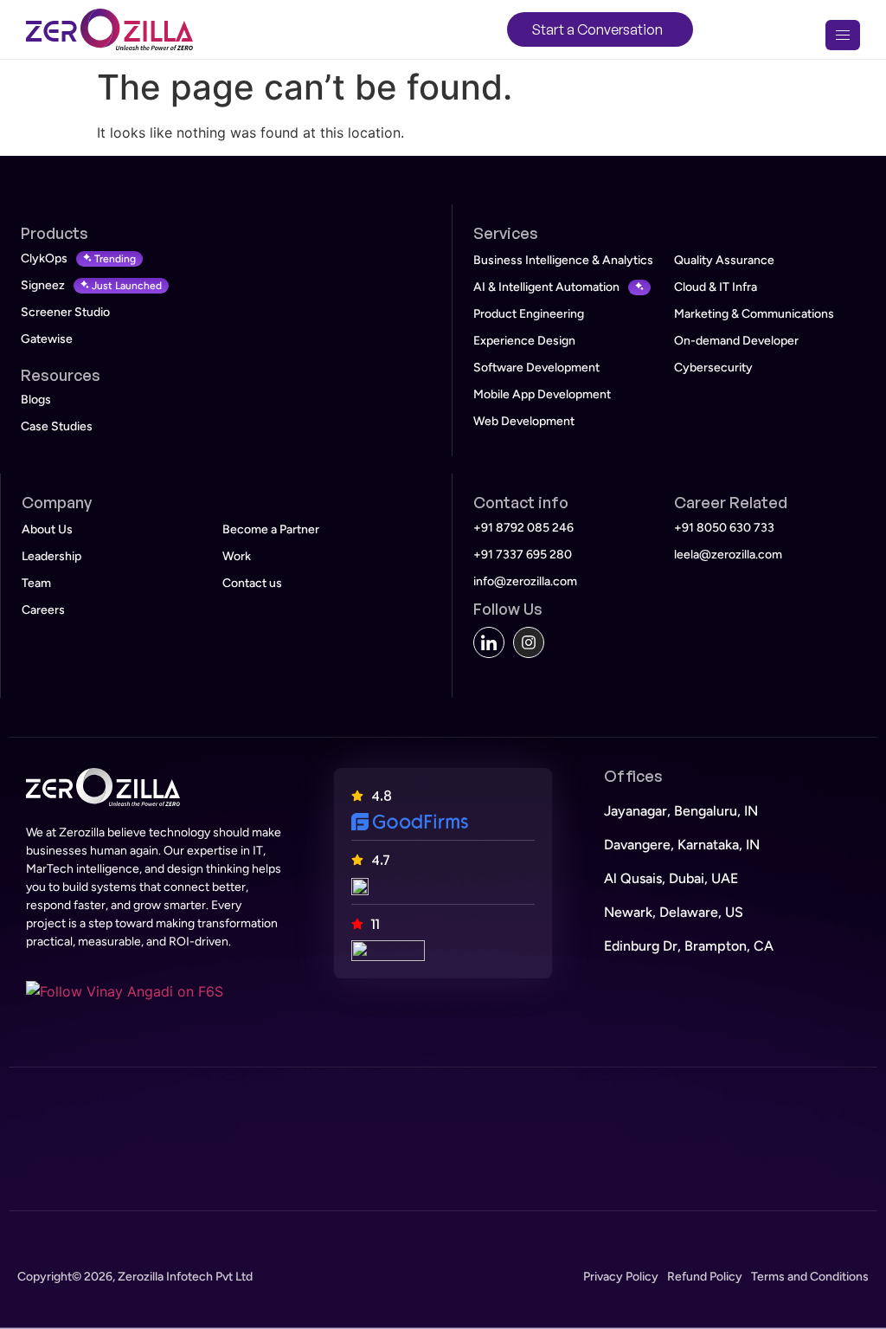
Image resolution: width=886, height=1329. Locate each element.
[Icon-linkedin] (488, 642)
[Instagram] (528, 642)
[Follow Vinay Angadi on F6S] (124, 991)
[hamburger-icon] (842, 35)
